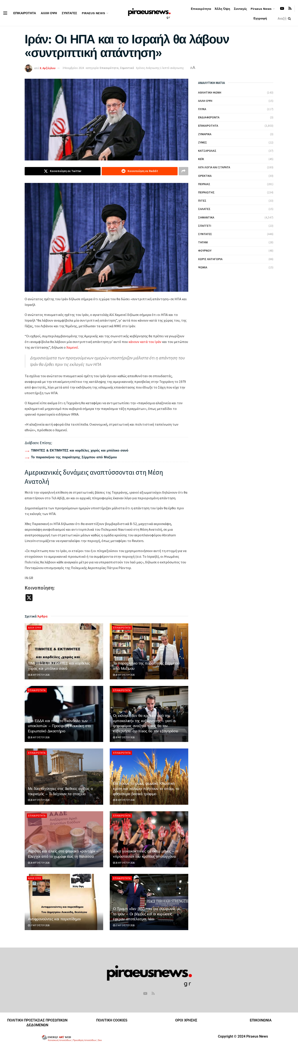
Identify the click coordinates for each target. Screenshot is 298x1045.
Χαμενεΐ (72, 347)
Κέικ (201, 159)
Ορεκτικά (205, 176)
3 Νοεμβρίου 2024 (73, 68)
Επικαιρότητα (24, 13)
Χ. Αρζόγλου (47, 68)
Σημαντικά (127, 68)
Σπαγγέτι (204, 226)
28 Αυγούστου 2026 (40, 674)
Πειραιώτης (206, 192)
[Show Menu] (5, 13)
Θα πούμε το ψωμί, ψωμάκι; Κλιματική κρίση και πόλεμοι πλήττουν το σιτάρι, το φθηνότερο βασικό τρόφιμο (146, 788)
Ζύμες (202, 142)
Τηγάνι (203, 242)
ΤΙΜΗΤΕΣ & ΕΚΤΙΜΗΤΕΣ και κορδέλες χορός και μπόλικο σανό (79, 450)
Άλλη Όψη (49, 13)
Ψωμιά (202, 267)
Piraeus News (93, 13)
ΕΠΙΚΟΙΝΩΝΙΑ (261, 1020)
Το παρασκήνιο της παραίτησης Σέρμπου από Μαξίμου (74, 457)
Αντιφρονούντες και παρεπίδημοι (54, 919)
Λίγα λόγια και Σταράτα (214, 167)
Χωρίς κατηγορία (210, 259)
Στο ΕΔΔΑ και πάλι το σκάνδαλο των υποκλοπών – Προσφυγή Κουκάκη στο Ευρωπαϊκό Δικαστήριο (59, 726)
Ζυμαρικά (204, 134)
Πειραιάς (204, 184)
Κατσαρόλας (207, 151)
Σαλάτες (204, 209)
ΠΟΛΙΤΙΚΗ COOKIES (111, 1020)
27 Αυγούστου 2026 (40, 925)
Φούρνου (204, 250)
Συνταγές (69, 13)
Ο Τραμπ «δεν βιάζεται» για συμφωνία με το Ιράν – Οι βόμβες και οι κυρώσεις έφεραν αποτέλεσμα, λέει (146, 914)
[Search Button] (290, 18)
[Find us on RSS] (289, 8)
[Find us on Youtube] (282, 8)
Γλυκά (202, 109)
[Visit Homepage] (149, 13)
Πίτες (202, 201)
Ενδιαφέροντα (208, 117)
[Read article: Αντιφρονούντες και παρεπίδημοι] (64, 902)
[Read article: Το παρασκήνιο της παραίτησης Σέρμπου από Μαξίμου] (149, 651)
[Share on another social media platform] (183, 171)
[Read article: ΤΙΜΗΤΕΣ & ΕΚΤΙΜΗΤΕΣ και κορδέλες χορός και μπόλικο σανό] (64, 651)
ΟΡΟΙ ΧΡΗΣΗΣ (186, 1020)
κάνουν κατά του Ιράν (144, 341)
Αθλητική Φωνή (209, 92)
